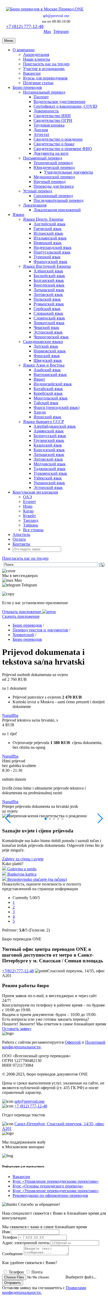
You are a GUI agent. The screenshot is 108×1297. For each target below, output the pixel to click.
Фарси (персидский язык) (56, 407)
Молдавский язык (50, 464)
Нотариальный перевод (44, 92)
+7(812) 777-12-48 (18, 971)
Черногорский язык (51, 337)
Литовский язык (48, 294)
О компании (24, 50)
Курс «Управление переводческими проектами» (56, 1181)
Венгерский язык (49, 285)
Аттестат (41, 134)
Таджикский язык (50, 468)
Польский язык (47, 299)
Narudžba (10, 715)
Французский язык (50, 261)
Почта (36, 1272)
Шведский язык (48, 360)
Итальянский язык (50, 238)
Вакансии (32, 73)
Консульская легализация (35, 492)
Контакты (21, 544)
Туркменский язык (50, 473)
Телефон (9, 1237)
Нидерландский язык (53, 247)
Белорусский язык (50, 435)
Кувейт (29, 515)
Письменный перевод (42, 158)
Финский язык (47, 355)
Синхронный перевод (53, 195)
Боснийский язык (49, 275)
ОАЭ (27, 497)
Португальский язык (52, 252)
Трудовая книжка (49, 125)
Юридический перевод (54, 167)
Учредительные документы (68, 172)
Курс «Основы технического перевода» (48, 1186)
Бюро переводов (27, 87)
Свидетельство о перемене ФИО (63, 148)
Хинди (40, 412)
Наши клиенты (36, 59)
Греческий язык (48, 228)
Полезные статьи (38, 83)
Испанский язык (48, 233)
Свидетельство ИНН (52, 115)
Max (47, 31)
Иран (28, 506)
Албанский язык (48, 271)
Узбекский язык (48, 478)
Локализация (34, 205)
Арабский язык (47, 370)
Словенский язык (49, 318)
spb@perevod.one (56, 16)
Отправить (12, 1283)
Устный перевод (37, 191)
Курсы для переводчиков (45, 78)
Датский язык (46, 346)
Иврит (39, 379)
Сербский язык (47, 308)
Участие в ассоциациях (44, 68)
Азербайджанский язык (55, 426)
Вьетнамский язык (50, 374)
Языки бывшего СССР (43, 421)
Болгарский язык (49, 280)
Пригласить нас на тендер (46, 64)
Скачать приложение (21, 616)
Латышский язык (49, 290)
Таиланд (30, 520)
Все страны (33, 530)
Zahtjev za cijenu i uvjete (23, 859)
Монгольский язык (51, 398)
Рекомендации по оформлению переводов (50, 1195)
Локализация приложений (57, 210)
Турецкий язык (47, 257)
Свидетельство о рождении (58, 139)
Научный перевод (50, 181)
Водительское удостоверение (59, 101)
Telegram (61, 31)
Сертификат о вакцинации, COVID (65, 106)
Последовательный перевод (58, 200)
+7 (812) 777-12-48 (25, 26)
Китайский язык (48, 388)
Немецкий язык (48, 243)
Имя (6, 1232)
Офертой (73, 1042)
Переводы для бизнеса (54, 186)
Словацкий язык (48, 313)
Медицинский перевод (54, 177)
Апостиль (21, 534)
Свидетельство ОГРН (53, 120)
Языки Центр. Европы (43, 219)
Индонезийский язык (53, 384)
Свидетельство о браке (54, 144)
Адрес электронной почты (26, 1243)
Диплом (41, 130)
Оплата (19, 539)
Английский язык (50, 224)
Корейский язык (48, 393)
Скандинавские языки (43, 341)
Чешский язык (46, 327)
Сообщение (12, 1254)
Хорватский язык (49, 323)
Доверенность (46, 111)
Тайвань (30, 525)
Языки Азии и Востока (43, 365)
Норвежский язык (50, 351)
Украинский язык (49, 483)
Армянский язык (49, 431)
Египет (29, 501)
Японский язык (47, 417)
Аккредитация (36, 54)
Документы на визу (51, 153)
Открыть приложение (22, 611)
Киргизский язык (49, 450)
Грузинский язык (49, 440)
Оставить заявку (16, 1028)
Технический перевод (53, 163)
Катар (28, 511)
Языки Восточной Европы (47, 266)
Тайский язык (46, 403)
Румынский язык (49, 304)
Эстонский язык (48, 332)
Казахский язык (48, 445)
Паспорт (41, 97)
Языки (18, 214)
